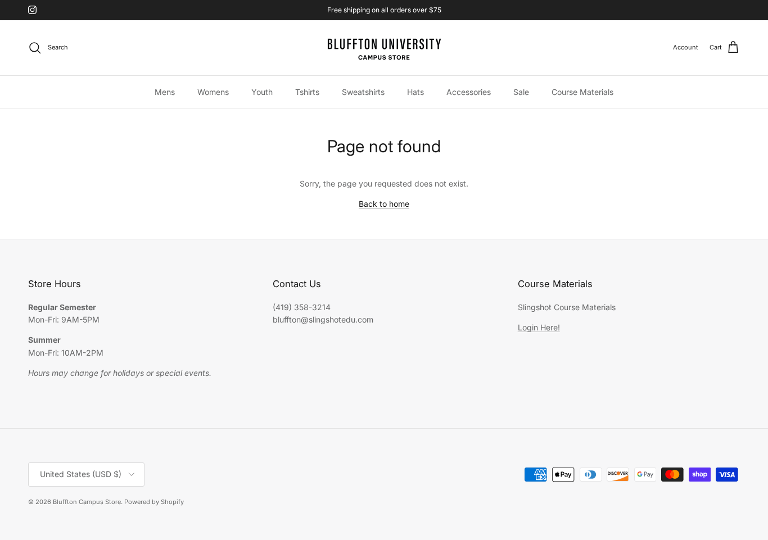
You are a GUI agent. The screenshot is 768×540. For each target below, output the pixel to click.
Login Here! (539, 327)
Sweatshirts (363, 91)
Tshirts (307, 91)
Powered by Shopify (154, 502)
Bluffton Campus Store (87, 502)
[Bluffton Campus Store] (384, 47)
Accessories (468, 91)
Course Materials (582, 91)
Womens (213, 91)
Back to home (384, 203)
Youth (262, 91)
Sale (521, 91)
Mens (165, 91)
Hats (415, 91)
